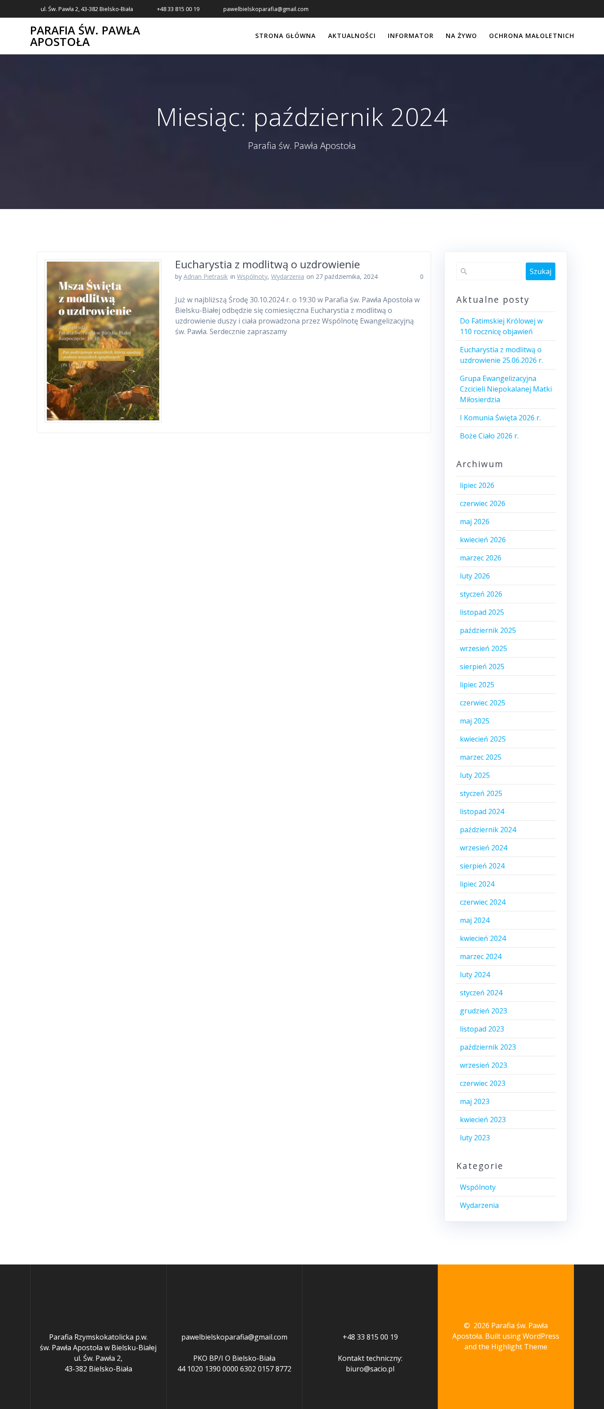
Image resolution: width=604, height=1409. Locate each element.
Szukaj (540, 271)
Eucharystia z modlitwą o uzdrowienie (267, 264)
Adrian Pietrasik (205, 276)
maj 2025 (474, 721)
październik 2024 (488, 829)
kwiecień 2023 (483, 1119)
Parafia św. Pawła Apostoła (85, 36)
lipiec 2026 (477, 485)
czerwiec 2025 (482, 703)
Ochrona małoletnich (531, 35)
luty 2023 (475, 1137)
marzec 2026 (480, 558)
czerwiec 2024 (482, 902)
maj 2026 (474, 521)
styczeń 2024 (481, 993)
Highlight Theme (519, 1347)
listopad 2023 (482, 1029)
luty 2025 (475, 775)
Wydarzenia (287, 276)
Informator (411, 35)
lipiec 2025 (477, 684)
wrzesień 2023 (483, 1065)
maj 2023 (474, 1101)
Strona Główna (285, 35)
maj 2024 (474, 920)
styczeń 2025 (481, 793)
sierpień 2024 (482, 866)
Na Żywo (461, 35)
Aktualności (352, 35)
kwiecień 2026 (483, 540)
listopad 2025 (482, 612)
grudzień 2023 (483, 1011)
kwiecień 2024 (483, 938)
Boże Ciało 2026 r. (489, 436)
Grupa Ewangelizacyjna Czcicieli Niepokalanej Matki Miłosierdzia (506, 388)
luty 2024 (475, 974)
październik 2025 (488, 630)
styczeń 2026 (481, 594)
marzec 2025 (480, 757)
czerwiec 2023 (482, 1083)
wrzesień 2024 (483, 848)
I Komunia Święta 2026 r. (500, 418)
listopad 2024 (482, 811)
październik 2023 (488, 1047)
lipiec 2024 (477, 884)
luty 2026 (475, 576)
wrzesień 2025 (483, 648)
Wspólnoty (252, 276)
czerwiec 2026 (482, 503)
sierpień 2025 (482, 666)
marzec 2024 (480, 956)
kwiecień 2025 (483, 739)
